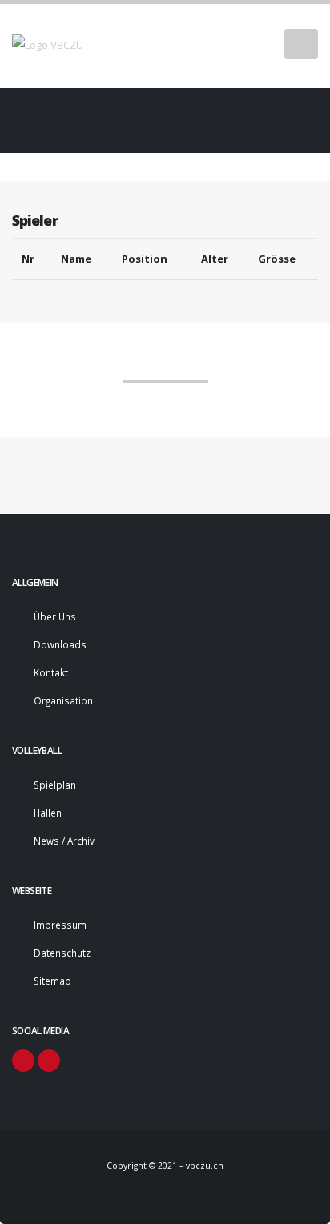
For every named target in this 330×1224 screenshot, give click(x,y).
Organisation (63, 700)
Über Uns (55, 616)
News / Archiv (64, 840)
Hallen (48, 812)
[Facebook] (23, 1060)
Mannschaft (165, 366)
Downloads (60, 644)
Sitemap (52, 980)
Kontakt (51, 672)
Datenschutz (62, 952)
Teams (156, 107)
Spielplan (55, 784)
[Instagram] (49, 1060)
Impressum (60, 924)
